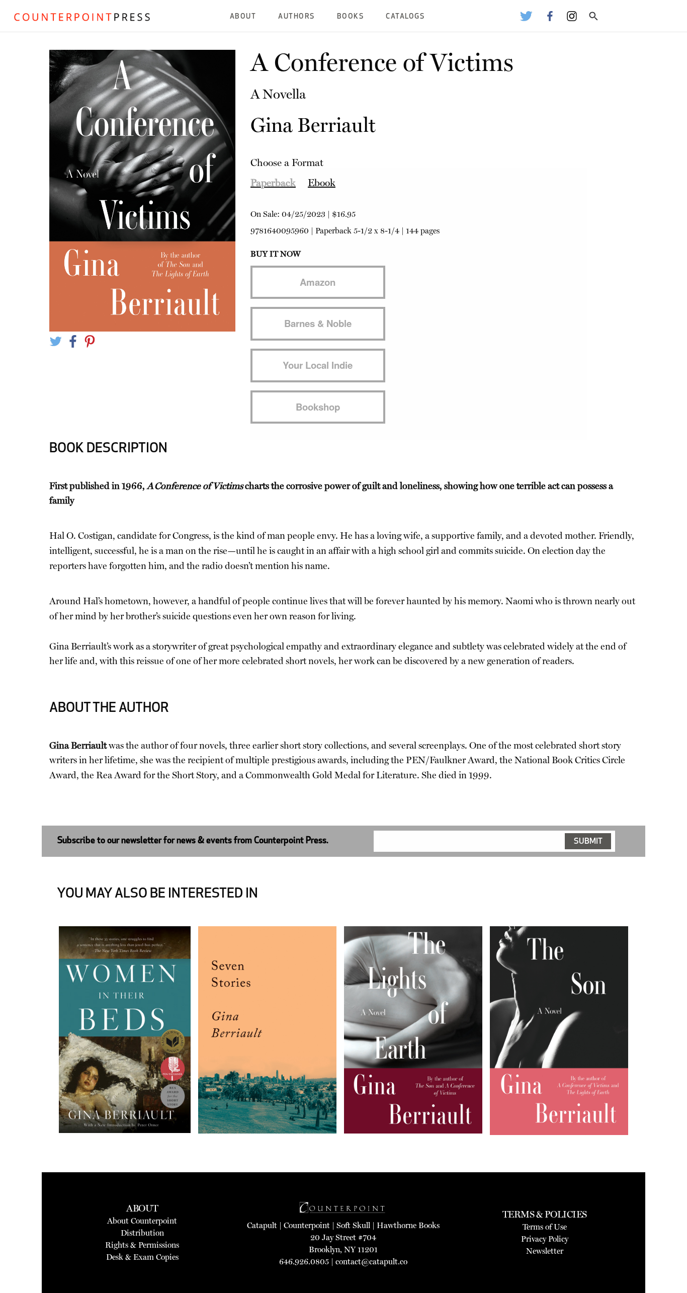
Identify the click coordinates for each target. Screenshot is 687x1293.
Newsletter (544, 1251)
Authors (296, 17)
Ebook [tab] (321, 183)
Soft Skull (353, 1225)
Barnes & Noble (318, 323)
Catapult (262, 1225)
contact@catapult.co (371, 1261)
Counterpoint (307, 1225)
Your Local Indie (318, 365)
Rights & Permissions (142, 1245)
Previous (44, 1058)
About (243, 17)
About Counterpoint (142, 1221)
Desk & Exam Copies (142, 1257)
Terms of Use (545, 1227)
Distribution (142, 1233)
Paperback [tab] (273, 183)
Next (643, 1058)
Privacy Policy (544, 1239)
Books (350, 17)
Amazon (317, 282)
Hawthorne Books (408, 1225)
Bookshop (318, 407)
